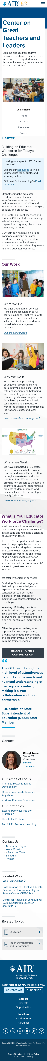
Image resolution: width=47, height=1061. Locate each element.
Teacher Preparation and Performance (21, 944)
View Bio (30, 766)
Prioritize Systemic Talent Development (16, 785)
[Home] (15, 3)
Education (15, 932)
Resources (23, 127)
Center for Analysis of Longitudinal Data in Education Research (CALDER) (22, 903)
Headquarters (23, 1018)
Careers (23, 998)
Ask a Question (14, 849)
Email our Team (16, 852)
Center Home (23, 109)
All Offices (23, 1022)
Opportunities (23, 1007)
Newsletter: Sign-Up (17, 846)
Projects (23, 121)
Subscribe (34, 990)
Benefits (23, 1003)
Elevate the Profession (14, 819)
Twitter (10, 858)
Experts (23, 133)
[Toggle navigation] (43, 4)
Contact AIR (14, 990)
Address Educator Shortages (18, 800)
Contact (27, 763)
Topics (23, 115)
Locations (23, 1014)
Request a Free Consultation (22, 652)
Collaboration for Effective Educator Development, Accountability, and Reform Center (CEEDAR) (22, 890)
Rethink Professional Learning (19, 824)
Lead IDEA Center (12, 880)
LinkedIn (11, 855)
